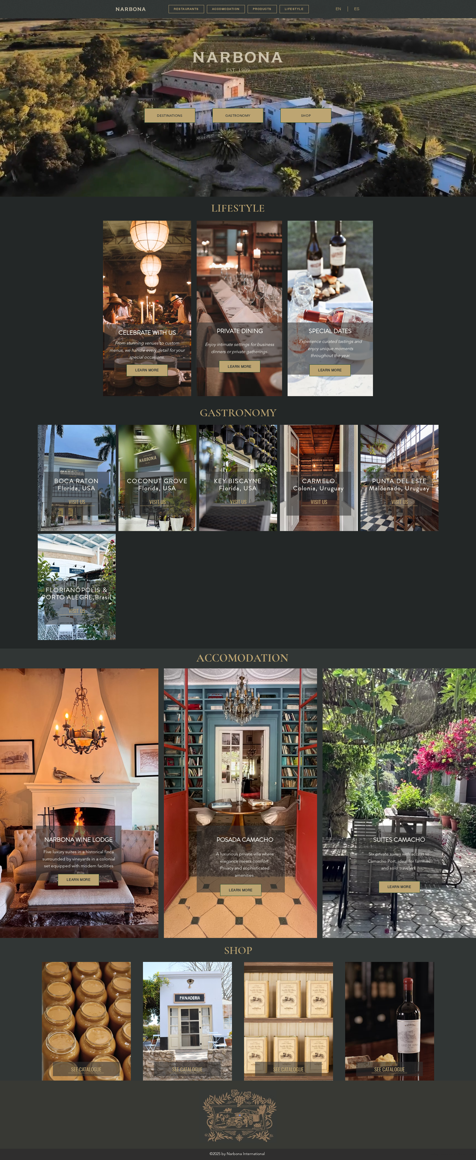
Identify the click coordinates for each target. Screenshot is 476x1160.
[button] (294, 9)
